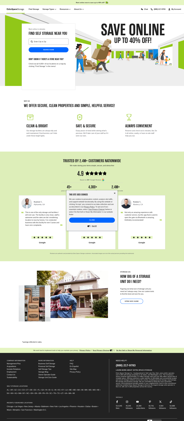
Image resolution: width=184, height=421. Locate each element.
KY (63, 390)
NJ (16, 393)
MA (78, 390)
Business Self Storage (46, 364)
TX (58, 393)
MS (90, 390)
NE (98, 390)
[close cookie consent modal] (114, 193)
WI (74, 393)
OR (40, 393)
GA (42, 390)
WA (70, 393)
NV (8, 393)
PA (44, 393)
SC (51, 393)
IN (55, 390)
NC (28, 393)
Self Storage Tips (44, 369)
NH (12, 393)
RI (47, 393)
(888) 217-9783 (126, 365)
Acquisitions (11, 366)
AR (11, 390)
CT (27, 390)
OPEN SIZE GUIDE (132, 301)
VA (66, 393)
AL (8, 390)
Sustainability (12, 377)
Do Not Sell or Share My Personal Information (134, 350)
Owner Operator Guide (46, 375)
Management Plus (14, 364)
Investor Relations (13, 369)
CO (23, 390)
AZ (15, 390)
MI (82, 390)
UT (62, 393)
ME (70, 390)
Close (92, 220)
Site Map (73, 369)
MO (94, 390)
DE (31, 390)
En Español (74, 366)
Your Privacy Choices (101, 350)
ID (49, 390)
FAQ (71, 364)
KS (59, 390)
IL (52, 390)
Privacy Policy (85, 350)
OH (32, 393)
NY (24, 393)
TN (54, 393)
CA (19, 390)
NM (19, 393)
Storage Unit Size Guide (47, 377)
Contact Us (11, 375)
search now (48, 50)
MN (86, 390)
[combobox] (51, 42)
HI (46, 390)
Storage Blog (43, 372)
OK (36, 393)
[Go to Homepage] (15, 9)
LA (66, 390)
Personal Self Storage (46, 366)
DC (35, 390)
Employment (11, 372)
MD (74, 390)
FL (39, 390)
